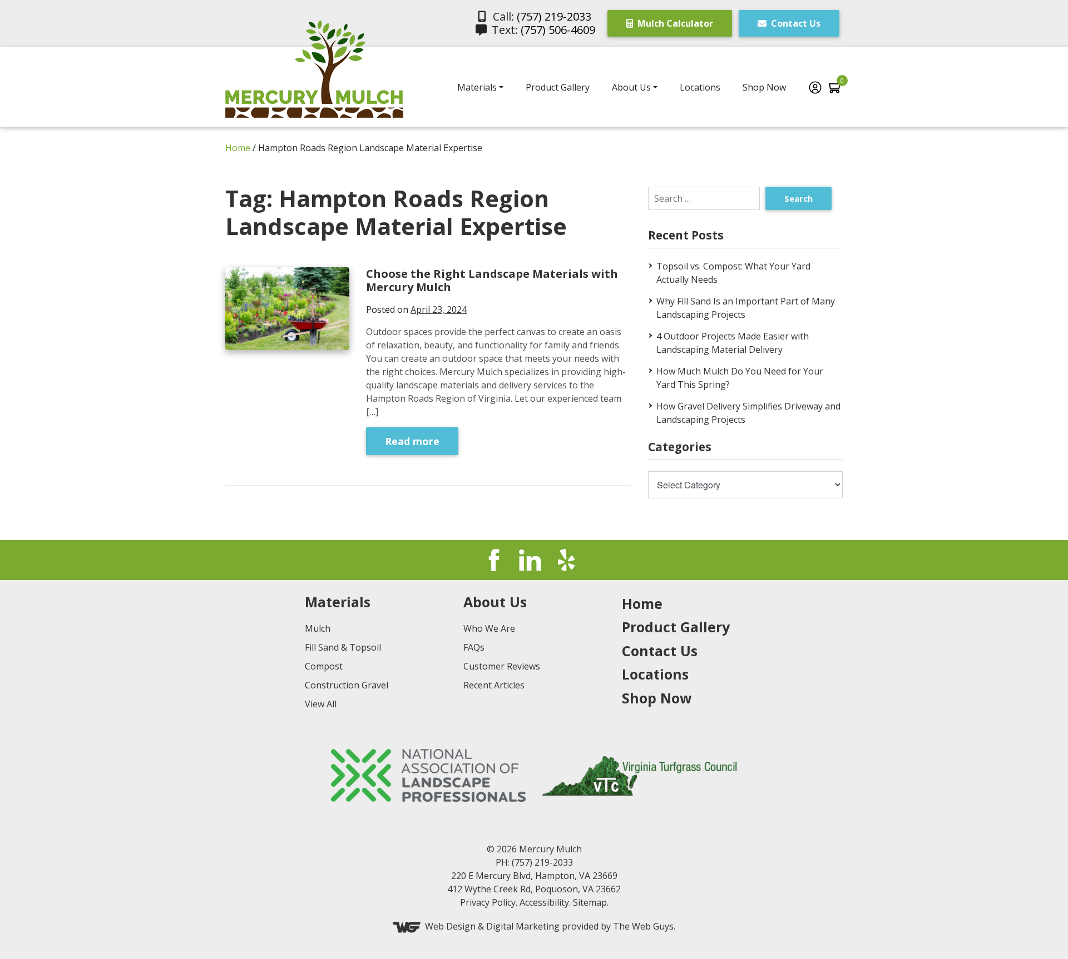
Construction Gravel (346, 685)
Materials (477, 87)
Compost (324, 666)
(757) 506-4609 (558, 29)
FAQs (473, 647)
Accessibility (544, 902)
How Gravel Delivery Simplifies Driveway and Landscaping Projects (748, 413)
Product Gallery (558, 87)
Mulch (317, 628)
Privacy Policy (488, 902)
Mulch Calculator (674, 23)
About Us (631, 87)
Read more (412, 441)
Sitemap (590, 902)
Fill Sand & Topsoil (343, 647)
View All (321, 704)
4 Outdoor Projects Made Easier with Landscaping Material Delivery (732, 343)
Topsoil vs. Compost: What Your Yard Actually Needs (733, 273)
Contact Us (794, 23)
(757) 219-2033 (554, 16)
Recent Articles (494, 685)
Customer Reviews (501, 666)
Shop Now (764, 87)
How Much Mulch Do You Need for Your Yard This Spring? (739, 378)
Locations (700, 87)
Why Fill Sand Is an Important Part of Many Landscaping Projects (745, 308)
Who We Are (489, 628)
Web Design (450, 927)
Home (237, 148)
